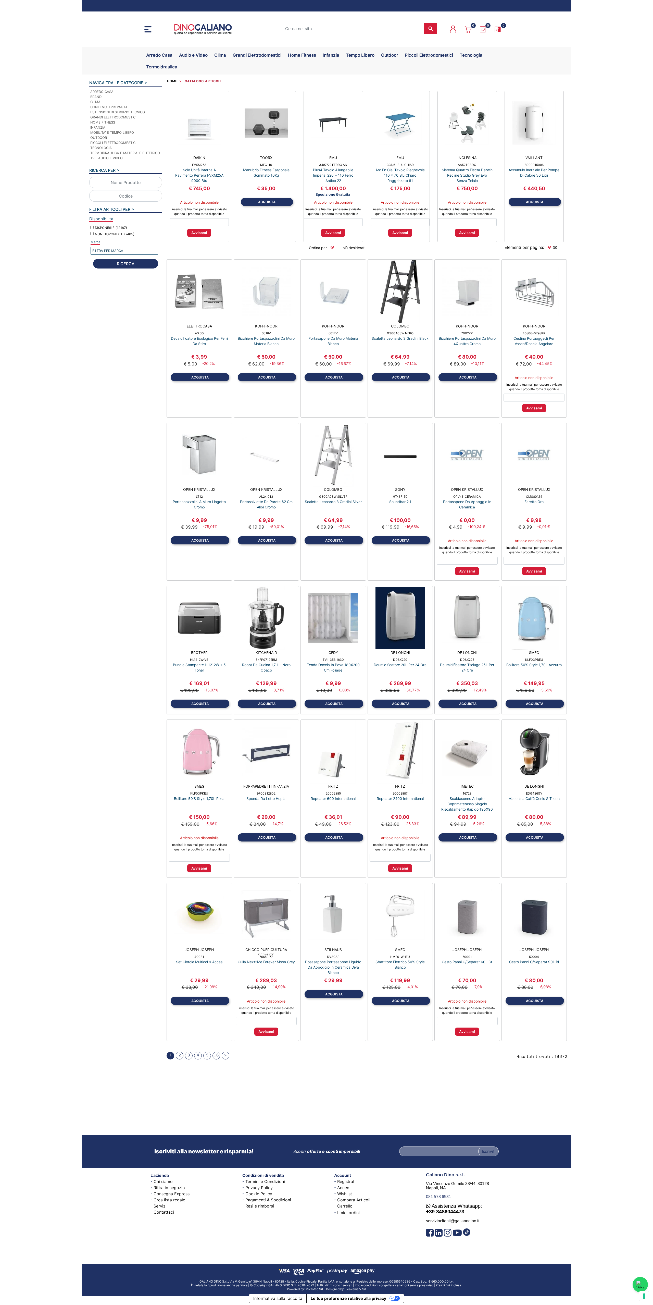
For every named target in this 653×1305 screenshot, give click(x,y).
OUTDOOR (98, 138)
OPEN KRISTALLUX (199, 489)
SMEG (534, 652)
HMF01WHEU (400, 957)
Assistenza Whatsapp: (454, 1208)
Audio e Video (193, 55)
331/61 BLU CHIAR (400, 165)
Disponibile (111, 228)
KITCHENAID (266, 652)
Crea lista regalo (169, 1199)
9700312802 (266, 793)
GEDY (333, 652)
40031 (199, 957)
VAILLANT (534, 157)
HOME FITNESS (102, 122)
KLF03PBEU (534, 660)
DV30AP (333, 957)
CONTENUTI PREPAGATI (109, 107)
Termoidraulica (161, 66)
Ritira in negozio (169, 1187)
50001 (467, 957)
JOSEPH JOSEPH (199, 949)
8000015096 (534, 165)
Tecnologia (471, 55)
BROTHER (199, 652)
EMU (333, 157)
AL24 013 (266, 496)
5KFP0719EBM (266, 660)
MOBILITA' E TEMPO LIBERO (112, 132)
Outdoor (389, 55)
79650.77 (266, 957)
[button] (430, 28)
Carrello (345, 1206)
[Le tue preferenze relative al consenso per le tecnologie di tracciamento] (644, 1296)
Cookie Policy (258, 1193)
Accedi (343, 1187)
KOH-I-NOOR (266, 326)
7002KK (467, 333)
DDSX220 (400, 660)
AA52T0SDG (467, 165)
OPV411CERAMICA (467, 496)
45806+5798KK (534, 333)
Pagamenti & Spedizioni (268, 1199)
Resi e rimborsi (259, 1206)
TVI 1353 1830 (333, 660)
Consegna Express (172, 1193)
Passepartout (339, 1287)
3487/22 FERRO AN (333, 165)
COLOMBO (400, 326)
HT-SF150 (400, 496)
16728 (467, 793)
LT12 (199, 496)
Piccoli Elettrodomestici (429, 55)
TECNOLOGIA (101, 148)
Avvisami (199, 232)
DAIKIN (199, 157)
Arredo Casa (159, 55)
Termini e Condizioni (265, 1181)
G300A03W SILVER (333, 496)
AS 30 (199, 333)
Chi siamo (163, 1181)
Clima (220, 55)
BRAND (96, 97)
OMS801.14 (534, 496)
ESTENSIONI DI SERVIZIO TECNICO (117, 112)
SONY (400, 489)
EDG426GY (534, 793)
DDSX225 (467, 660)
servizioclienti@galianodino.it (452, 1221)
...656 (216, 1055)
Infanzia (331, 55)
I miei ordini (348, 1212)
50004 (534, 957)
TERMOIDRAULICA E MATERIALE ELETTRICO (125, 153)
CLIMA (95, 102)
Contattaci (164, 1212)
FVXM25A (199, 165)
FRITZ (333, 786)
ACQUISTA (266, 202)
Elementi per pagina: (524, 247)
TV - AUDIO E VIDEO (106, 158)
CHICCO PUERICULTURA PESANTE (266, 951)
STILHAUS (333, 949)
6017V (333, 333)
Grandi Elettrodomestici (257, 55)
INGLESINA (467, 157)
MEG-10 (266, 165)
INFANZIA (97, 127)
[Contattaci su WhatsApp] (640, 1284)
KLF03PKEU (199, 793)
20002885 (333, 793)
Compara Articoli (353, 1199)
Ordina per (318, 248)
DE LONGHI (400, 652)
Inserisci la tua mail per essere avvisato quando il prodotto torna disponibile (199, 211)
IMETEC (467, 786)
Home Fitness (302, 55)
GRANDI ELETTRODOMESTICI (113, 117)
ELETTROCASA (199, 326)
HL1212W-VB (199, 660)
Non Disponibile (114, 234)
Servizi (160, 1206)
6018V (266, 333)
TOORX (266, 157)
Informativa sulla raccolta (277, 1298)
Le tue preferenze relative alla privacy (348, 1298)
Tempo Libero (360, 55)
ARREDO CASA (102, 92)
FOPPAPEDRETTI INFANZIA (266, 786)
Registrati (346, 1181)
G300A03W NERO (400, 333)
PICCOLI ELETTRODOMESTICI (113, 143)
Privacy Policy (259, 1187)
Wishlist (344, 1193)
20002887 (400, 793)
